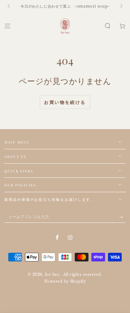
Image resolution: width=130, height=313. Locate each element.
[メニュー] (7, 26)
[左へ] (9, 6)
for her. (53, 275)
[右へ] (121, 6)
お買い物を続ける (65, 102)
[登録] (122, 217)
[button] (107, 26)
